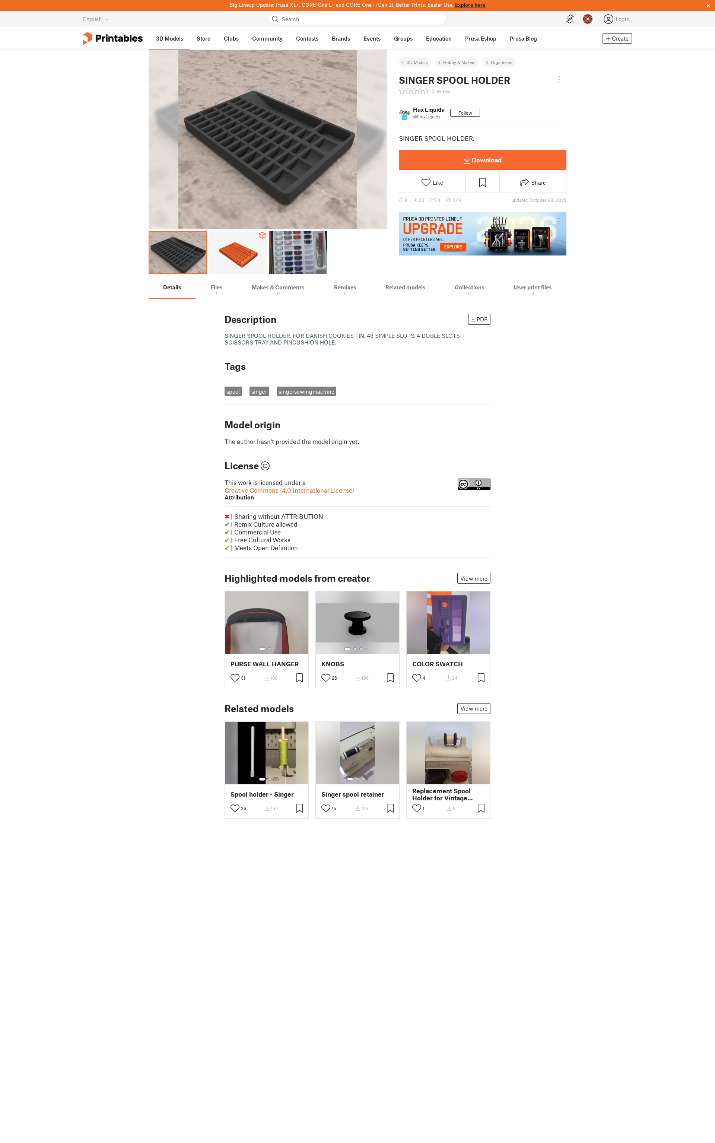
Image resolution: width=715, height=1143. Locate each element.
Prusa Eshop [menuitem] (480, 38)
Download (487, 159)
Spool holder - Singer (262, 794)
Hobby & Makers (459, 62)
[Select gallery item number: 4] (366, 648)
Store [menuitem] (203, 38)
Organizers (501, 62)
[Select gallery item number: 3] (360, 648)
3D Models (417, 62)
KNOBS (332, 663)
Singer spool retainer (352, 794)
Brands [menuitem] (341, 38)
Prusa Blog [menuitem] (523, 38)
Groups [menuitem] (403, 38)
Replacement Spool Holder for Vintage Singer (441, 794)
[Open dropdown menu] (559, 79)
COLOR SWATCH (437, 663)
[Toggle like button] (235, 677)
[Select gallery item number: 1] (262, 648)
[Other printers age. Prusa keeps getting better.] (482, 233)
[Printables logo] (113, 38)
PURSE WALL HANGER (265, 663)
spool (233, 391)
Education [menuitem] (439, 38)
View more (473, 578)
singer (259, 391)
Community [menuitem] (267, 38)
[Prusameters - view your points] (587, 19)
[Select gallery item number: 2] (269, 648)
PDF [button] (482, 319)
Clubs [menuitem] (231, 38)
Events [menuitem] (372, 38)
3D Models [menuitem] (169, 38)
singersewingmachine (306, 391)
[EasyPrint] (570, 19)
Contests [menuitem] (307, 38)
